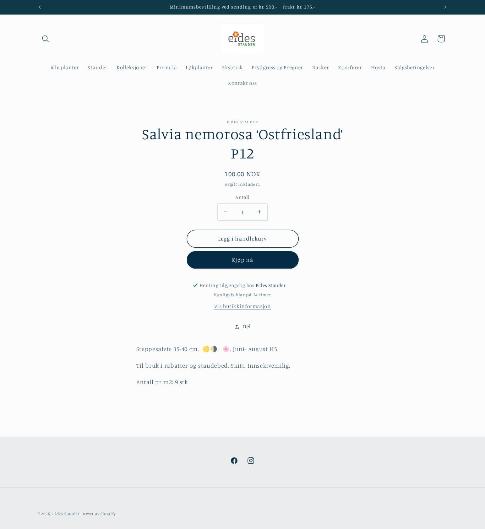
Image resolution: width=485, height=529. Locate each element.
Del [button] (247, 326)
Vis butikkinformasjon (242, 306)
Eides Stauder (66, 513)
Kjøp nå (242, 260)
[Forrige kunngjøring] (40, 7)
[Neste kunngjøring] (445, 7)
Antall (242, 197)
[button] (46, 39)
